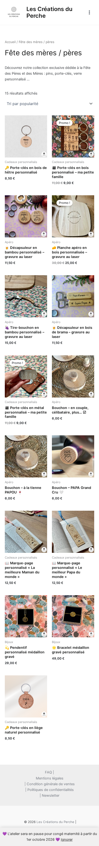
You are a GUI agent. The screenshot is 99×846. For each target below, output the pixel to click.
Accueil (10, 42)
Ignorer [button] (67, 839)
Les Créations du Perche (49, 12)
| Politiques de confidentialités (49, 790)
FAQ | (49, 772)
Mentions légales (49, 778)
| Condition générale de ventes (50, 784)
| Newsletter (49, 795)
